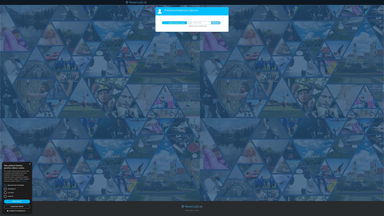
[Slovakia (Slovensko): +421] (191, 22)
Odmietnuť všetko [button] (17, 206)
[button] (17, 211)
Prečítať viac (23, 181)
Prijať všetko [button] (17, 201)
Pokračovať (215, 23)
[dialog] (17, 188)
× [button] (29, 164)
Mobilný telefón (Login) (177, 23)
